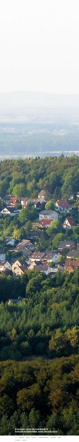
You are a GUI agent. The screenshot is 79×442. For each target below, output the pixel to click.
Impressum (24, 440)
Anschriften (34, 437)
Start (16, 437)
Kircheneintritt (17, 440)
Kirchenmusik (53, 437)
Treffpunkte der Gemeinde (43, 437)
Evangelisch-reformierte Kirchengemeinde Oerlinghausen (36, 430)
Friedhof (59, 437)
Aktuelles (28, 437)
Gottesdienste (21, 437)
